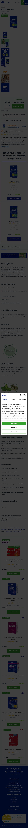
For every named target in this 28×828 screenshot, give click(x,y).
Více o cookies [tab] (22, 399)
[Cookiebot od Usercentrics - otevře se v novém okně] (20, 395)
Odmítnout (14, 431)
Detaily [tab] (13, 399)
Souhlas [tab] (5, 399)
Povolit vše (14, 423)
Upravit (13, 427)
